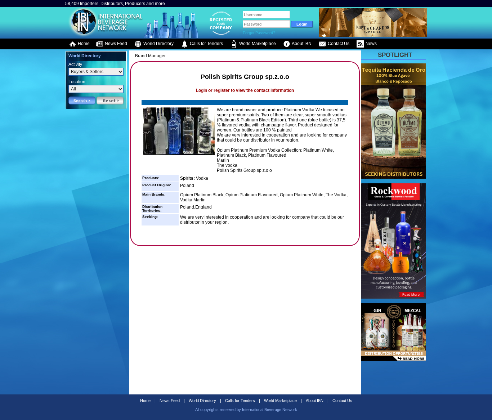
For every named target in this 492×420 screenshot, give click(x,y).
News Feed (115, 43)
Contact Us (338, 43)
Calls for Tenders (206, 43)
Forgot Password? (259, 33)
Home (83, 43)
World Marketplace (257, 43)
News (370, 43)
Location (76, 81)
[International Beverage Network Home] (104, 36)
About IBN (301, 43)
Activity (75, 64)
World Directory (158, 43)
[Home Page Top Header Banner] (373, 35)
